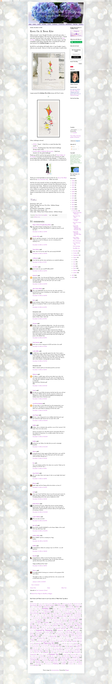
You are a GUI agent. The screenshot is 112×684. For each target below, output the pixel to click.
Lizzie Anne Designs (70, 633)
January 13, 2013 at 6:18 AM (39, 581)
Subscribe (76, 57)
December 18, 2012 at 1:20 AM (40, 499)
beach (36, 608)
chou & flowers (33, 612)
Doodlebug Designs (71, 618)
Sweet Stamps (43, 657)
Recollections (56, 648)
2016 (73, 200)
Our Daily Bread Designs (54, 641)
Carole (34, 390)
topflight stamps (54, 660)
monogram (34, 638)
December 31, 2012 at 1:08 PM (40, 565)
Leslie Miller (36, 351)
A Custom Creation (48, 603)
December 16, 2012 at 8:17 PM (40, 318)
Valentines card (56, 662)
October (75, 253)
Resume (39, 24)
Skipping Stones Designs (75, 651)
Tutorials (80, 24)
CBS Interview (56, 610)
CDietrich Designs (74, 95)
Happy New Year (45, 627)
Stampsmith (80, 654)
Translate (75, 132)
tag (58, 657)
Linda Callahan (36, 516)
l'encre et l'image (59, 632)
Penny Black (71, 643)
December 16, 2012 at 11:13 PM (40, 346)
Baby (77, 606)
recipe (51, 648)
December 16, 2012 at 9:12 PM (40, 337)
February (75, 270)
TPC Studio (62, 660)
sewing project (67, 649)
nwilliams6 (35, 258)
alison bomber (33, 605)
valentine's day (47, 662)
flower (53, 622)
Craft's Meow (48, 614)
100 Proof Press (33, 603)
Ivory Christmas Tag (42, 179)
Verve (80, 662)
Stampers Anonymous (43, 654)
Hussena (35, 323)
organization (34, 641)
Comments (74, 149)
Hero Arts (66, 627)
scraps (51, 649)
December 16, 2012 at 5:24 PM (40, 270)
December (75, 210)
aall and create (77, 603)
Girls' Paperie (77, 624)
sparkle (31, 652)
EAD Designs (34, 619)
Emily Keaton (36, 503)
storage (47, 656)
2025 (73, 183)
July (74, 259)
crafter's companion (57, 614)
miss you (67, 636)
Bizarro (55, 608)
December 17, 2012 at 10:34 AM (40, 446)
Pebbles (65, 643)
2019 (73, 193)
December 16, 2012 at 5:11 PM (39, 262)
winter (63, 663)
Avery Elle (71, 606)
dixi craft (64, 618)
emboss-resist (64, 619)
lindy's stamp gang (59, 633)
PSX (66, 646)
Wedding (55, 663)
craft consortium (78, 613)
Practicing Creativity (34, 646)
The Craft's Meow (53, 659)
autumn (63, 606)
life (51, 633)
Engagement (40, 621)
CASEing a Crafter (48, 610)
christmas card (57, 612)
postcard (70, 645)
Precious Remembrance (45, 646)
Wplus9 (36, 665)
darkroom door (37, 618)
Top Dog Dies (45, 660)
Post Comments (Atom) (41, 590)
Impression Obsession (60, 628)
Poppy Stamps (64, 645)
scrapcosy (46, 649)
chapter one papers (70, 610)
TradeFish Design (70, 660)
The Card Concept (43, 659)
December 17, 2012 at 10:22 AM (40, 420)
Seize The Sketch (58, 649)
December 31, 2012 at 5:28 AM (40, 551)
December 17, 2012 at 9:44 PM (40, 487)
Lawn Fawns (46, 633)
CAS (41, 610)
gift (35, 624)
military (61, 636)
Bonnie (34, 483)
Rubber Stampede (34, 649)
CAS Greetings (76, 246)
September (76, 255)
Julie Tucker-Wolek (37, 288)
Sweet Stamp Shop (34, 657)
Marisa (34, 451)
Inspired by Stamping (44, 630)
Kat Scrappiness (39, 632)
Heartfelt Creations (54, 627)
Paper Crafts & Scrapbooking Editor (42, 224)
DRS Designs (79, 618)
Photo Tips (75, 24)
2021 (73, 189)
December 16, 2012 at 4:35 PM (40, 231)
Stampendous (33, 654)
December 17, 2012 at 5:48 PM (40, 478)
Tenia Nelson (36, 249)
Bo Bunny (36, 610)
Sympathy (51, 657)
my (63, 638)
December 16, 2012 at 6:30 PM (40, 284)
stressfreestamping (37, 403)
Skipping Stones (54, 651)
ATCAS (35, 144)
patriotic (60, 643)
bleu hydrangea (69, 24)
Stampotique (73, 654)
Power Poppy (77, 645)
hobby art (75, 627)
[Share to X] (54, 215)
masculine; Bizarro (44, 636)
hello (61, 627)
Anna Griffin (38, 606)
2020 (73, 191)
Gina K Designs (49, 624)
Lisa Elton (35, 267)
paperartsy (38, 643)
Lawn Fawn (38, 633)
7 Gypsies (40, 603)
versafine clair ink (73, 662)
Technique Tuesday (65, 657)
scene (41, 649)
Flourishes (46, 622)
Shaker (73, 649)
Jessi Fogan (35, 415)
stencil (41, 656)
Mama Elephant (54, 635)
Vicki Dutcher (36, 342)
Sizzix (47, 651)
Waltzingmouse (48, 663)
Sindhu (34, 425)
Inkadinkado (76, 628)
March (74, 268)
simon (31, 651)
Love (39, 217)
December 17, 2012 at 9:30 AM (40, 410)
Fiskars (38, 622)
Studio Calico (53, 656)
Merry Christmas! (77, 240)
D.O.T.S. (31, 618)
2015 (73, 202)
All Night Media (42, 605)
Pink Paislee (35, 645)
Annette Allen (36, 236)
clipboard (79, 612)
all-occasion (61, 605)
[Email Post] (50, 215)
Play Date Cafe (54, 645)
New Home (67, 640)
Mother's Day (41, 638)
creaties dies (37, 616)
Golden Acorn (47, 625)
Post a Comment (35, 584)
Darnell (34, 555)
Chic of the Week (62, 177)
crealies (31, 616)
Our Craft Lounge (42, 641)
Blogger (67, 670)
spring (52, 652)
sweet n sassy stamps (75, 656)
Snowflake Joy (76, 248)
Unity (31, 662)
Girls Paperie (69, 624)
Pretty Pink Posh (57, 646)
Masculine (35, 636)
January (75, 272)
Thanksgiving (33, 659)
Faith (65, 621)
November (75, 251)
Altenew (70, 605)
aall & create (57, 603)
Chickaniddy (78, 610)
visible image (41, 663)
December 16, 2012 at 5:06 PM (40, 253)
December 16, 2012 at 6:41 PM (40, 307)
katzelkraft (47, 632)
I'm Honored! (54, 24)
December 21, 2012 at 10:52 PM (40, 531)
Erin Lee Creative (49, 621)
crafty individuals (76, 614)
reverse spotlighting (77, 648)
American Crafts (78, 605)
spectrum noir (38, 652)
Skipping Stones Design (63, 651)
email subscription (56, 619)
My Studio (44, 24)
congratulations (68, 613)
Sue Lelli (35, 525)
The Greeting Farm (73, 659)
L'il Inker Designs (69, 632)
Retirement (68, 648)
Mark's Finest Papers (63, 635)
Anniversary (47, 606)
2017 (73, 198)
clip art (73, 612)
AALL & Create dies (67, 603)
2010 (73, 277)
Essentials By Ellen (58, 621)
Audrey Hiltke (36, 535)
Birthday (45, 609)
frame (71, 622)
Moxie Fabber (50, 638)
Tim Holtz (37, 660)
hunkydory (51, 628)
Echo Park (48, 619)
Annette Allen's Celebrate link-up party (43, 151)
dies (60, 618)
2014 (73, 204)
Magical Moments (46, 635)
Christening (41, 612)
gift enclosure (41, 624)
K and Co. (76, 630)
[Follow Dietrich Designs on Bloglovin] (75, 141)
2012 (73, 209)
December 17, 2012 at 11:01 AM (40, 458)
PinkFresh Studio (44, 645)
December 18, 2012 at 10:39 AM (40, 512)
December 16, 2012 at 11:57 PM (40, 361)
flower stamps (58, 622)
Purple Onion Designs (44, 648)
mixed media (73, 636)
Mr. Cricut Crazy (58, 638)
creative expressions (46, 616)
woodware (71, 663)
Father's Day (72, 621)
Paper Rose (64, 641)
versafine (64, 662)
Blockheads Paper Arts (72, 608)
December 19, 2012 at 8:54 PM (40, 520)
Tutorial (78, 660)
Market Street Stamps (76, 635)
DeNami (35, 217)
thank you (76, 657)
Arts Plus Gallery (74, 90)
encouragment (32, 621)
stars (32, 656)
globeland (40, 625)
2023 (73, 185)
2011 (73, 275)
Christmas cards (66, 612)
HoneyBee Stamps (43, 628)
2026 (73, 180)
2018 (73, 196)
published (71, 646)
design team (52, 618)
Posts (73, 146)
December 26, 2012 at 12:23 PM (40, 541)
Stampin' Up (53, 654)
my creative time (69, 638)
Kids (53, 632)
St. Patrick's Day (67, 652)
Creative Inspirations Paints (60, 616)
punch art (79, 646)
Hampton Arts (35, 627)
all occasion (51, 605)
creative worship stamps (75, 616)
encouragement (74, 619)
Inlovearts (32, 630)
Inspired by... (60, 630)
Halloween (79, 625)
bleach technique (62, 608)
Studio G (60, 656)
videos (35, 663)
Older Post (63, 588)
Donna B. (35, 275)
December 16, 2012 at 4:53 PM (40, 244)
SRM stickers (58, 652)
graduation (54, 625)
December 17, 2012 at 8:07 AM (40, 385)
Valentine (38, 662)
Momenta (80, 636)
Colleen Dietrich (53, 613)
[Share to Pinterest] (56, 215)
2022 (73, 187)
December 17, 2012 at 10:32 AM (40, 436)
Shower (78, 649)
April (74, 266)
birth (39, 608)
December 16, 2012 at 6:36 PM (40, 295)
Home (30, 24)
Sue (33, 463)
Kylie (34, 300)
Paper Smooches (73, 641)
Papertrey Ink (49, 643)
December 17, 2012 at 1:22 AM (40, 369)
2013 (73, 206)
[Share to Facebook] (55, 215)
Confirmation (61, 613)
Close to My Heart (34, 613)
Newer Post (33, 588)
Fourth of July (65, 622)
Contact (34, 24)
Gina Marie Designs (58, 624)
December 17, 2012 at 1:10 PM (40, 468)
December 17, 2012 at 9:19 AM (40, 398)
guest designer (70, 625)
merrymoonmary (55, 670)
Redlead (62, 648)
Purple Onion (35, 648)
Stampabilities (77, 652)
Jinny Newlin (36, 473)
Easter (41, 619)
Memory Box (53, 636)
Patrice (34, 570)
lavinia (31, 633)
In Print (49, 24)
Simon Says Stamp (38, 651)
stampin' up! (65, 654)
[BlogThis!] (53, 215)
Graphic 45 (62, 625)
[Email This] (52, 215)
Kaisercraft (32, 632)
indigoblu (70, 628)
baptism (31, 608)
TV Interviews (61, 24)
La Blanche (77, 632)
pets (76, 643)
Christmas (47, 612)
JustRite (68, 630)
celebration (63, 610)
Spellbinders (45, 652)
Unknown (35, 374)
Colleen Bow (44, 613)
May (74, 264)
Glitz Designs (33, 625)
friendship (76, 622)
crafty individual (67, 614)
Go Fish (35, 147)
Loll (34, 492)
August (75, 257)
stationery (37, 656)
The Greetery (63, 659)
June (74, 261)
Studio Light (66, 656)
